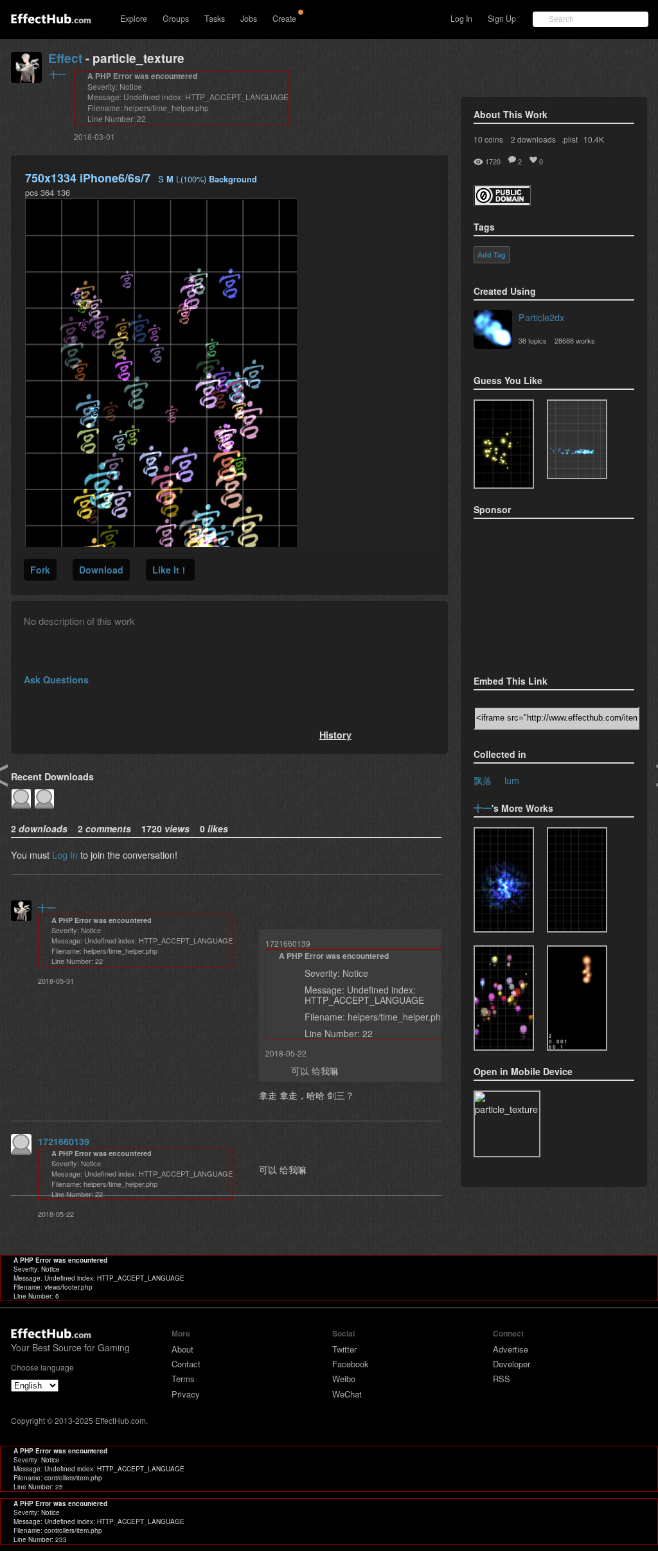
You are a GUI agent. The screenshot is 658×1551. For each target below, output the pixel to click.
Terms (183, 1378)
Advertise (510, 1349)
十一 (57, 74)
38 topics (533, 340)
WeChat (347, 1394)
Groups (176, 18)
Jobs (248, 18)
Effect (65, 58)
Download (101, 569)
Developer (511, 1364)
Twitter (344, 1349)
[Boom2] (504, 444)
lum (511, 780)
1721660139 (63, 1141)
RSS (501, 1378)
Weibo (343, 1378)
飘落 (483, 780)
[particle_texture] (577, 439)
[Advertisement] (538, 593)
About (182, 1349)
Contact (186, 1364)
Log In (461, 18)
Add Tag (491, 255)
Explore (133, 18)
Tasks (214, 18)
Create (284, 18)
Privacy (186, 1394)
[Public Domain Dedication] (502, 202)
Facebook (350, 1364)
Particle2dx (541, 317)
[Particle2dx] (493, 330)
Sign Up (502, 18)
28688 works (575, 340)
